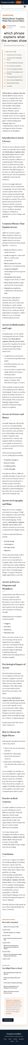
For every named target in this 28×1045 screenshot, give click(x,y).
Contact (15, 1039)
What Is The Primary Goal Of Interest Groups (11, 992)
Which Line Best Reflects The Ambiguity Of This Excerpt (11, 987)
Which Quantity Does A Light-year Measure (13, 973)
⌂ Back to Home (8, 1020)
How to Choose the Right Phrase (15, 80)
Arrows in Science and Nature (14, 66)
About (10, 1039)
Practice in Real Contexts (13, 83)
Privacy (12, 1041)
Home (5, 1039)
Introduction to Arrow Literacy (14, 55)
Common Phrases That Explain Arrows (14, 58)
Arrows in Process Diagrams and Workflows (15, 73)
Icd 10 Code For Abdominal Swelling (13, 982)
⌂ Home (18, 2)
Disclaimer (21, 1039)
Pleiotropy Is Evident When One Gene (12, 978)
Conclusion (9, 86)
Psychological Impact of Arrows (14, 77)
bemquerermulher (8, 2)
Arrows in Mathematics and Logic (15, 62)
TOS (17, 1041)
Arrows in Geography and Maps (14, 69)
